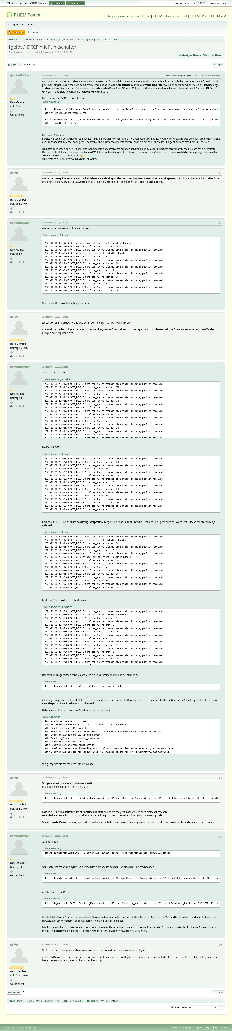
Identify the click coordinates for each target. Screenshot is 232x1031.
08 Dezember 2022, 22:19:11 (55, 366)
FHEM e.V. (219, 16)
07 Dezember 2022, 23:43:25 (55, 172)
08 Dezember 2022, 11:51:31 (55, 316)
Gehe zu (175, 1007)
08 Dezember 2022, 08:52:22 (55, 222)
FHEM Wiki (198, 16)
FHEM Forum (27, 14)
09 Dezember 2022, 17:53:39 (55, 777)
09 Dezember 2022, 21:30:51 (55, 835)
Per (15, 173)
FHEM (157, 16)
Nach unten (14, 64)
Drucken (218, 65)
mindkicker (21, 75)
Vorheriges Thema (190, 55)
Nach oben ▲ (221, 1027)
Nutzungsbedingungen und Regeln (195, 1027)
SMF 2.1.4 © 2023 (13, 1027)
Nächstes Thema (213, 55)
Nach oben (14, 992)
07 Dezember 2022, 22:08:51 (55, 75)
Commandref (176, 16)
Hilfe (174, 1027)
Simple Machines (29, 1027)
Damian (79, 39)
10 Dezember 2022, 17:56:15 (55, 944)
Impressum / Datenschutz (129, 16)
